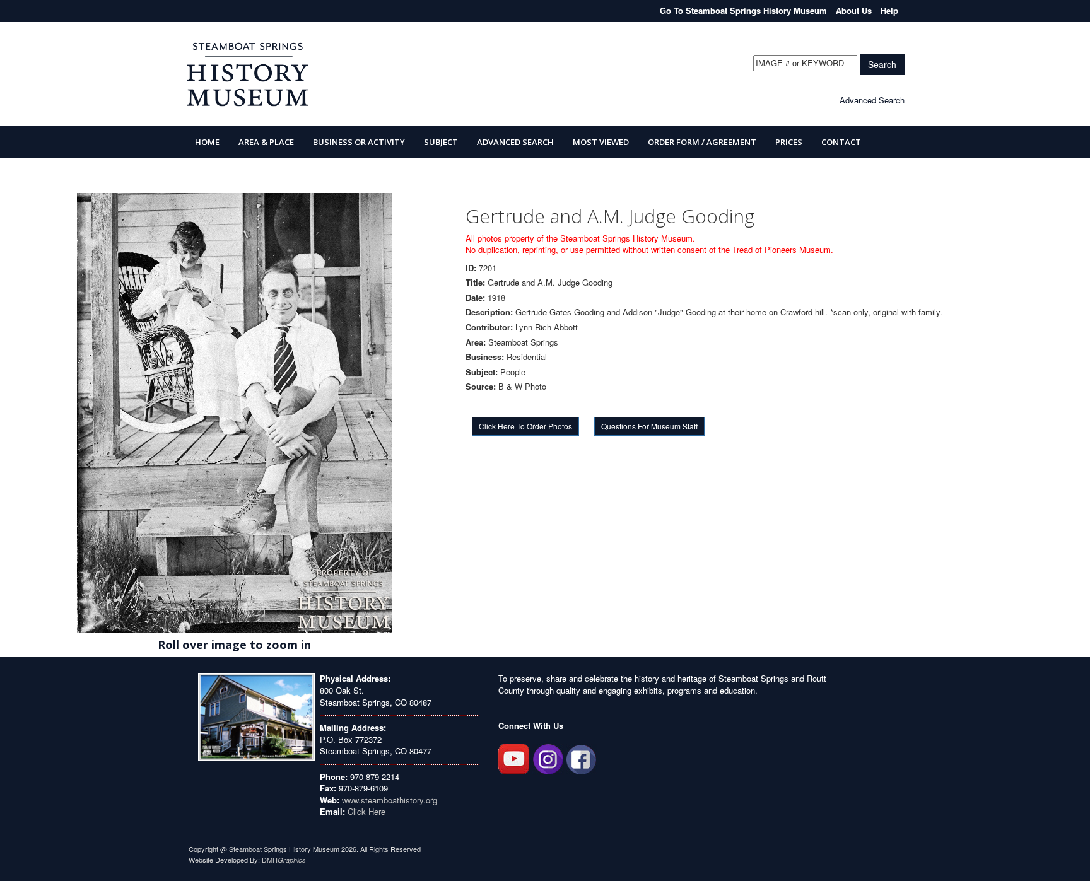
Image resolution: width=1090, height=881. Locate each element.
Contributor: (489, 327)
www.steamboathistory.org (388, 800)
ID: (471, 268)
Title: (475, 282)
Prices (788, 142)
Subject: (482, 372)
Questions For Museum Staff (649, 426)
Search (882, 64)
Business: (485, 357)
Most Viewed (601, 142)
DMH (284, 860)
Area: (476, 342)
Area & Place (266, 142)
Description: (489, 312)
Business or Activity (359, 142)
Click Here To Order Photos (525, 426)
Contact (841, 142)
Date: (475, 297)
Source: (481, 386)
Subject (441, 142)
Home (207, 142)
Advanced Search (872, 100)
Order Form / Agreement (702, 142)
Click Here (366, 811)
